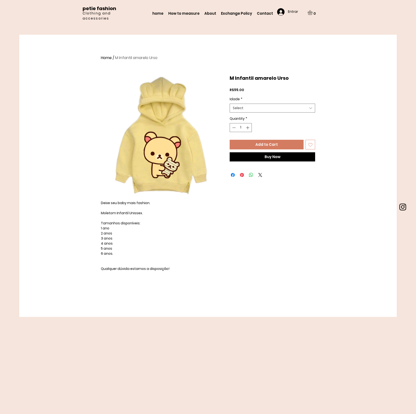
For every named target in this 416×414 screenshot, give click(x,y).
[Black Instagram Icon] (402, 207)
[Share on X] (260, 175)
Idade (236, 99)
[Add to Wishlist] (310, 145)
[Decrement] (233, 127)
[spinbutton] (240, 127)
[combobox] (272, 108)
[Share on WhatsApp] (251, 175)
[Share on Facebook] (233, 175)
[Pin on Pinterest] (242, 175)
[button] (313, 12)
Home (106, 57)
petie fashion (99, 8)
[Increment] (248, 127)
